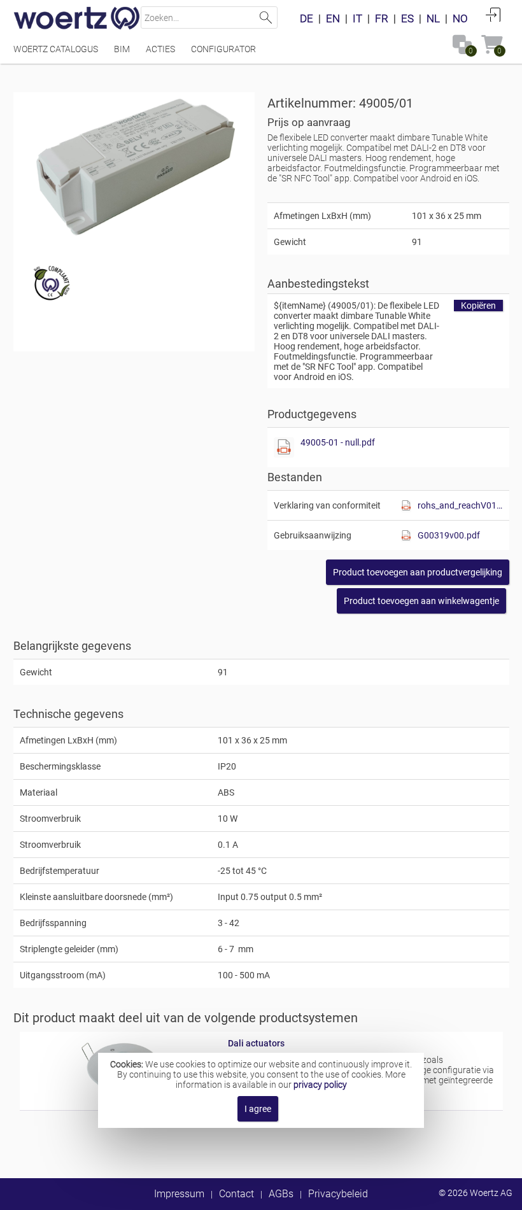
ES (407, 18)
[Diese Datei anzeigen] (284, 447)
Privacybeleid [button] (338, 1194)
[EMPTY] (134, 167)
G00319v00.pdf (449, 535)
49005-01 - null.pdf (337, 442)
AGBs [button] (281, 1194)
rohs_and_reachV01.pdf (460, 505)
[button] (417, 572)
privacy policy (320, 1085)
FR (381, 18)
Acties (160, 49)
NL (433, 18)
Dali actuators (256, 1043)
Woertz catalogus (55, 49)
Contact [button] (236, 1194)
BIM (122, 49)
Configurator (223, 49)
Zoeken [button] (266, 17)
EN (333, 18)
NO (460, 18)
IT (357, 18)
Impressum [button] (179, 1194)
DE (306, 18)
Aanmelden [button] (493, 15)
